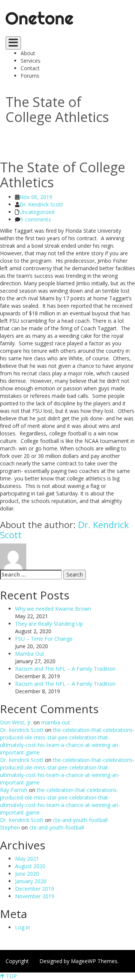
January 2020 (30, 881)
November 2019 (34, 896)
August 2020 (30, 866)
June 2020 (27, 873)
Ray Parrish (14, 789)
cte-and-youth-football (80, 819)
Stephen (10, 827)
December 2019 (34, 888)
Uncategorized (36, 211)
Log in (22, 927)
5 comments (35, 219)
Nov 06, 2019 (36, 196)
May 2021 (27, 858)
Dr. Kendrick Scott (41, 204)
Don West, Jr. (16, 722)
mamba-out (55, 722)
